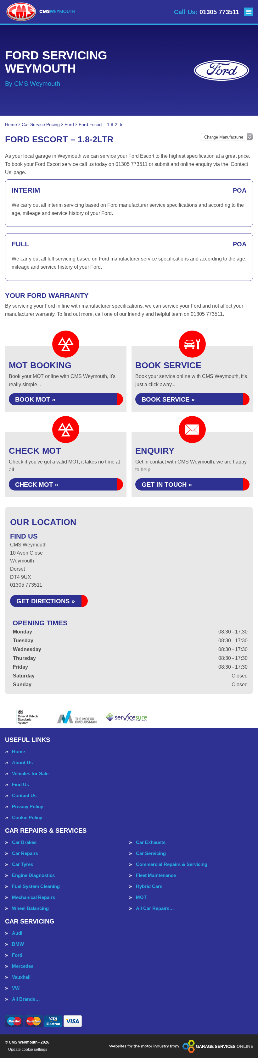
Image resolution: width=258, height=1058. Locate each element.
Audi (17, 933)
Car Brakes (24, 842)
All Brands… (26, 999)
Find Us (20, 784)
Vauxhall (21, 977)
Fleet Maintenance (156, 875)
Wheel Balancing (30, 908)
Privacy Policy (27, 806)
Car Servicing (151, 853)
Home (18, 751)
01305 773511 (206, 11)
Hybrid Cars (149, 886)
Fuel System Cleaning (36, 886)
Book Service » (168, 399)
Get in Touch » (167, 484)
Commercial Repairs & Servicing (171, 864)
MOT (141, 897)
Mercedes (22, 966)
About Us (22, 762)
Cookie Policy (27, 817)
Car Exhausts (150, 842)
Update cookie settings (27, 1049)
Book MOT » (35, 399)
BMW (18, 944)
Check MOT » (36, 484)
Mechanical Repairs (33, 897)
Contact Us (24, 795)
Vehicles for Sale (30, 773)
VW (16, 988)
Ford (17, 955)
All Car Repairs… (155, 908)
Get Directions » (45, 601)
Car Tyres (22, 864)
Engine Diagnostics (33, 875)
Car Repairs (25, 853)
